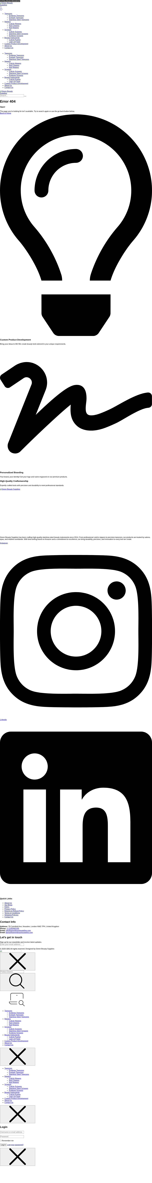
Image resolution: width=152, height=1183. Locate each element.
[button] (10, 1)
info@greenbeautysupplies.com (18, 930)
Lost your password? (15, 1145)
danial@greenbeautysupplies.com (19, 932)
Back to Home (5, 113)
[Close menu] (17, 961)
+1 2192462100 (13, 928)
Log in (3, 1145)
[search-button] (25, 96)
